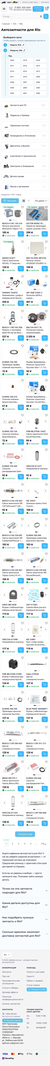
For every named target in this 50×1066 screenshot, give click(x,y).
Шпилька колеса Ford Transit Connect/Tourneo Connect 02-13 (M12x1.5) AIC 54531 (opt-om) (36, 504)
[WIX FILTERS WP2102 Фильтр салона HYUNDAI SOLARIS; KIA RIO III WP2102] (37, 248)
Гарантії (30, 976)
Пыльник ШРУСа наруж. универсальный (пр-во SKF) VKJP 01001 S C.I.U (36, 296)
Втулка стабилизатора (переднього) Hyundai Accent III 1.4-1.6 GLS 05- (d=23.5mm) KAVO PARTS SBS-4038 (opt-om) (12, 608)
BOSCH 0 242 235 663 (12, 500)
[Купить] (21, 234)
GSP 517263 (31, 604)
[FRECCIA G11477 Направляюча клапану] (37, 456)
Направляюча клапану (37, 468)
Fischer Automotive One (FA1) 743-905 (35, 397)
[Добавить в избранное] (22, 207)
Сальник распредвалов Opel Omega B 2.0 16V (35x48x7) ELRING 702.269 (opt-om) (11, 469)
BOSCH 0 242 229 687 (12, 535)
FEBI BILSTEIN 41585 (12, 674)
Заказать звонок (14, 1020)
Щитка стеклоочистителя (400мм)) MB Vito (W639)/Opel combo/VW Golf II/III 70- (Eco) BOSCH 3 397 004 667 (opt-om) (12, 747)
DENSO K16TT (8, 258)
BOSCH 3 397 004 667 (12, 743)
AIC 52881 (31, 639)
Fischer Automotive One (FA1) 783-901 (35, 362)
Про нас (6, 976)
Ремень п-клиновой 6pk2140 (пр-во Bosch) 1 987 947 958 (12, 331)
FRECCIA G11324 (10, 813)
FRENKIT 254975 (10, 292)
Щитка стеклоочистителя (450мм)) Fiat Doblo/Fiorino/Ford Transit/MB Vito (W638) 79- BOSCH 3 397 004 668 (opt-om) (36, 816)
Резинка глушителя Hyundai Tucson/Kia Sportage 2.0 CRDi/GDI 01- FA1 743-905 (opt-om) (36, 400)
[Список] (28, 201)
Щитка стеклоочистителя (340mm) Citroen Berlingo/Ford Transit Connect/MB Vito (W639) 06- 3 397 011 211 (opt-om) (36, 747)
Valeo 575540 (32, 674)
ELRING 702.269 (9, 466)
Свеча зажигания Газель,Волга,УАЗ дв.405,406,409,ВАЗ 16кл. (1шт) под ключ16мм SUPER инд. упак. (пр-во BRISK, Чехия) (13, 781)
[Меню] (4, 9)
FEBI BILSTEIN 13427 (36, 431)
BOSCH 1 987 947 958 (12, 327)
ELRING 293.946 (33, 778)
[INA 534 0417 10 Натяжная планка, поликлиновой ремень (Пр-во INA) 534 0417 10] (37, 317)
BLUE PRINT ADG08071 (37, 709)
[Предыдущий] (4, 213)
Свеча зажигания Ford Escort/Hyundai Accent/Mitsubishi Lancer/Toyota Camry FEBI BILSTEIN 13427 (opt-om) (37, 435)
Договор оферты (10, 992)
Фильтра (12, 201)
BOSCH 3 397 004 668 (36, 813)
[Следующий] (21, 213)
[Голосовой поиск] (41, 16)
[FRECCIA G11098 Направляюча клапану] (13, 629)
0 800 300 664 (11, 1014)
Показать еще (25, 834)
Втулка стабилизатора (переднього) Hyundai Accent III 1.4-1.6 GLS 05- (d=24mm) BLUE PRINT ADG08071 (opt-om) (36, 712)
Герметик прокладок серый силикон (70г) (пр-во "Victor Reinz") (36, 227)
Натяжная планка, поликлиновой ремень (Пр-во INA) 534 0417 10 (35, 331)
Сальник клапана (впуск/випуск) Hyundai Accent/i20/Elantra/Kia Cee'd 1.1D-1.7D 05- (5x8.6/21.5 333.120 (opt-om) (12, 435)
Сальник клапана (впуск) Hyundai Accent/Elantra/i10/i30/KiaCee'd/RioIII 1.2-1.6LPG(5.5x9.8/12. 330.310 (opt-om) (13, 400)
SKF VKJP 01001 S (34, 292)
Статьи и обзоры (10, 987)
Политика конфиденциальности (12, 998)
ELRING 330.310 (9, 397)
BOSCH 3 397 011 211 (36, 743)
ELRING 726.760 (9, 362)
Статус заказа (33, 985)
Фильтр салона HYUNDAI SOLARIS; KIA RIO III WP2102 (37, 261)
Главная (6, 23)
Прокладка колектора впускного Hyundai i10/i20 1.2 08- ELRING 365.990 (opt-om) (36, 539)
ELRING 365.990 (33, 535)
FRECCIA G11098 (10, 639)
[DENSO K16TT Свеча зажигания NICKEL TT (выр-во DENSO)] (13, 248)
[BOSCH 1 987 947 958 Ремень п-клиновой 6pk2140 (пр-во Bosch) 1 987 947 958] (13, 317)
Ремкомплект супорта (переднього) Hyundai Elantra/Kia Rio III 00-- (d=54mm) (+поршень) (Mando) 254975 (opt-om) (12, 296)
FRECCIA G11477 (34, 466)
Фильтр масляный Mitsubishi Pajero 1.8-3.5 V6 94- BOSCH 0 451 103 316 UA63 (12, 227)
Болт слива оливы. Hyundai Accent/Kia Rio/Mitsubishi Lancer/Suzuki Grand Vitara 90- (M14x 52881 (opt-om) (36, 643)
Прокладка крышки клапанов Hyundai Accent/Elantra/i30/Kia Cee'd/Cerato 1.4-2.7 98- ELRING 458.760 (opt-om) (12, 712)
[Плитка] (24, 201)
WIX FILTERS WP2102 (36, 258)
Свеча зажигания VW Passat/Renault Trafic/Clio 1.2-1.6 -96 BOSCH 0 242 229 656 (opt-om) (36, 573)
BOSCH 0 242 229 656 (36, 570)
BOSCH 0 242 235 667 (12, 570)
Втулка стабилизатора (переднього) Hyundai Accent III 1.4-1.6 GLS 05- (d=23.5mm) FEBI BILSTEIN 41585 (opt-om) (12, 677)
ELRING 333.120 (9, 431)
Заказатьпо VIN (38, 9)
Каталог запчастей (11, 1003)
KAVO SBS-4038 (9, 604)
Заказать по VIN (38, 989)
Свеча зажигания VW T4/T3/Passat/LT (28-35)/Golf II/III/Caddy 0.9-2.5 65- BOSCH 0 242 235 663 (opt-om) (12, 504)
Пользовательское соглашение (11, 982)
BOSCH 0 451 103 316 (12, 223)
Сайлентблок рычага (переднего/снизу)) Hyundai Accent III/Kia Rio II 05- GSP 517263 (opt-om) (36, 608)
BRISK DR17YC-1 (9, 778)
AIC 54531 (31, 500)
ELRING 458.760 (9, 709)
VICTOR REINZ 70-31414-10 (34, 223)
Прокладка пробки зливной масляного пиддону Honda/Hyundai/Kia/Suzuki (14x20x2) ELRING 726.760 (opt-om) (13, 365)
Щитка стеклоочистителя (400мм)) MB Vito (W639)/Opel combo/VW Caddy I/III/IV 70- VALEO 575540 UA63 (34, 677)
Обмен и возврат (35, 980)
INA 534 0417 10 (33, 327)
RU (5, 954)
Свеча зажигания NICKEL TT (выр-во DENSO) (11, 261)
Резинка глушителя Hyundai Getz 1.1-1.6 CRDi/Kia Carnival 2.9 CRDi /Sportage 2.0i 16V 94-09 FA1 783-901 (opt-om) (36, 365)
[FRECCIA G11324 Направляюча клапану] (13, 802)
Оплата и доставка (30, 2)
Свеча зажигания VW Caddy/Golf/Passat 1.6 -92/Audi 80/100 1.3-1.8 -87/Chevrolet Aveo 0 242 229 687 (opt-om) (13, 539)
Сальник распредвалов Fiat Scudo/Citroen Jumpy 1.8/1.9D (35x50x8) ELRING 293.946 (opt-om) (36, 781)
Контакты (45, 2)
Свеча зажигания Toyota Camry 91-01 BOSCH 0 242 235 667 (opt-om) (12, 573)
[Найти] (45, 16)
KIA (14, 23)
